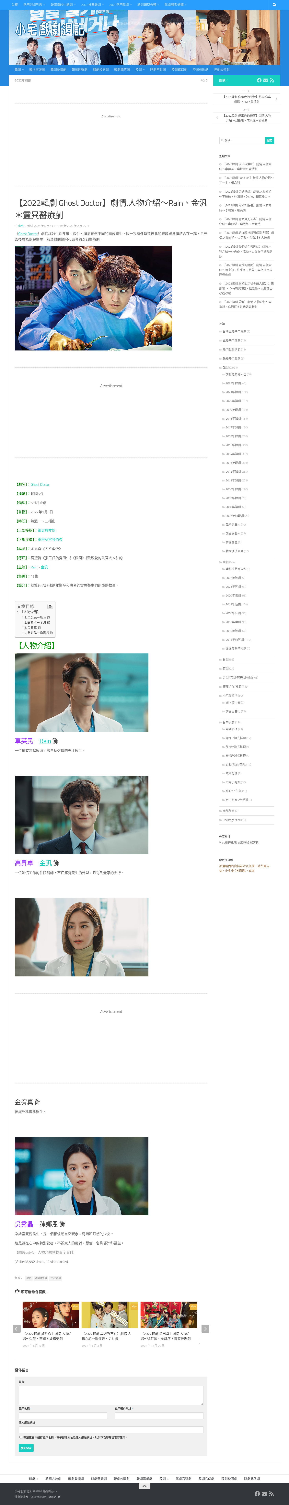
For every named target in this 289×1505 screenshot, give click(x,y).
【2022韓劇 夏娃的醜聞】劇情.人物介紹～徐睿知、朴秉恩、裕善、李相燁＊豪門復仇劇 (245, 269)
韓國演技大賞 (234, 551)
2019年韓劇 (233, 410)
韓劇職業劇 (122, 69)
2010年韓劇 (233, 489)
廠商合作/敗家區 (234, 686)
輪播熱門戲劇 (231, 358)
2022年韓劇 (23, 80)
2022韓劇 (56, 1278)
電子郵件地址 (124, 1408)
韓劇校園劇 (101, 69)
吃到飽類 (231, 773)
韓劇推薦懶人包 (236, 374)
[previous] (17, 1329)
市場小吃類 (233, 782)
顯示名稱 (25, 1408)
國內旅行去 (233, 702)
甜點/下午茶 (234, 791)
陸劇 (138, 69)
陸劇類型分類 (174, 5)
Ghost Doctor (28, 234)
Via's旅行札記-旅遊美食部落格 (239, 842)
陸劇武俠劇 (222, 69)
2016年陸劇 (233, 631)
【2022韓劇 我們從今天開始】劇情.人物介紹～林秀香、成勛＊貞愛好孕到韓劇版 (245, 251)
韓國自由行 (233, 711)
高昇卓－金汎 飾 (38, 622)
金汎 (44, 567)
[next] (205, 1329)
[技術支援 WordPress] (27, 1497)
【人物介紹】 (30, 612)
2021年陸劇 (233, 586)
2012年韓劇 (233, 471)
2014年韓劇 (233, 454)
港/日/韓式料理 (236, 738)
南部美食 (229, 811)
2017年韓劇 (233, 427)
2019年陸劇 (233, 604)
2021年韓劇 (233, 392)
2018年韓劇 (233, 418)
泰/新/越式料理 (236, 756)
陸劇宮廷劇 (158, 69)
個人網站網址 (27, 1422)
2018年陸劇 (233, 613)
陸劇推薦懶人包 (236, 569)
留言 (21, 1382)
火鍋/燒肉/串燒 (236, 764)
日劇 (226, 659)
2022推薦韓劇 (91, 5)
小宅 (21, 226)
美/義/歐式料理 (236, 747)
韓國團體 (231, 542)
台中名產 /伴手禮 (237, 800)
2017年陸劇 (233, 622)
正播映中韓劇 (231, 340)
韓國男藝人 (233, 524)
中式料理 (231, 729)
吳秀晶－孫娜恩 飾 (40, 633)
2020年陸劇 (233, 595)
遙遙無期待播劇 (236, 648)
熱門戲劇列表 (32, 5)
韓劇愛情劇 (58, 69)
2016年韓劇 (233, 436)
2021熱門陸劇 (119, 5)
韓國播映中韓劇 (62, 5)
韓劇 (18, 69)
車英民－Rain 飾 (38, 617)
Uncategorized (232, 820)
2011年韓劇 (233, 480)
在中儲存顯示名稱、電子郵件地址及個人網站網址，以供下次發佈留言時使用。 (75, 1437)
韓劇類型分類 (146, 5)
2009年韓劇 (233, 498)
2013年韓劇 (233, 463)
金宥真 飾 (34, 627)
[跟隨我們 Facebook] (259, 80)
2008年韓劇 (233, 507)
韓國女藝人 (233, 533)
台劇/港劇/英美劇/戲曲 (238, 677)
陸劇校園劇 (200, 69)
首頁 (15, 5)
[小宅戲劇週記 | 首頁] (50, 29)
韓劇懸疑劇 (79, 69)
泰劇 (226, 668)
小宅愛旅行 (230, 695)
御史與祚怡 (46, 530)
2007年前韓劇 (235, 516)
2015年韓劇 (233, 445)
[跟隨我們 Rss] (272, 80)
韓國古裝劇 (37, 69)
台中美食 (229, 722)
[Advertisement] (111, 146)
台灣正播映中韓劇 (234, 331)
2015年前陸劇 (235, 639)
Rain (34, 567)
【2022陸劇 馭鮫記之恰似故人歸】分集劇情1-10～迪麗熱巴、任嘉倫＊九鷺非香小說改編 (246, 288)
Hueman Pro (53, 1496)
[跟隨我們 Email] (265, 80)
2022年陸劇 (233, 578)
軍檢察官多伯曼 (50, 540)
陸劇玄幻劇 (179, 69)
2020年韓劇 (233, 401)
